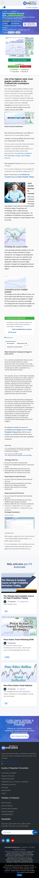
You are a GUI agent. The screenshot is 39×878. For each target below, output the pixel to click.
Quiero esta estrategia (19, 60)
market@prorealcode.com (11, 761)
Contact (3, 793)
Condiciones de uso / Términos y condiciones (14, 781)
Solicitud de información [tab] (14, 347)
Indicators (22, 689)
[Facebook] (3, 840)
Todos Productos (6, 803)
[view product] (19, 586)
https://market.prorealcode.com (12, 763)
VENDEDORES (8, 814)
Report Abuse (9, 337)
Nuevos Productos (6, 805)
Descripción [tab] (11, 343)
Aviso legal (4, 787)
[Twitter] (8, 840)
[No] (37, 870)
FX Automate (15, 23)
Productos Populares (7, 811)
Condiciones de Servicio (8, 784)
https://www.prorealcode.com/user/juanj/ (20, 455)
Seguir (19, 875)
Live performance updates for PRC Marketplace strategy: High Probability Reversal (18, 156)
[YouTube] (12, 840)
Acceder (28, 7)
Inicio (5, 11)
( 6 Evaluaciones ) (16, 21)
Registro (35, 7)
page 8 (7, 549)
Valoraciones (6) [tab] (22, 343)
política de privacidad (11, 872)
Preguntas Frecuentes (8, 776)
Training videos (23, 601)
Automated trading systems (13, 645)
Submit (35, 832)
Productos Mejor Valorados (9, 808)
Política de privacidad (7, 778)
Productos (14, 11)
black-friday (11, 32)
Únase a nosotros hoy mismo (20, 736)
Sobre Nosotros (6, 790)
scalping (18, 32)
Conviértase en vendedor (8, 773)
